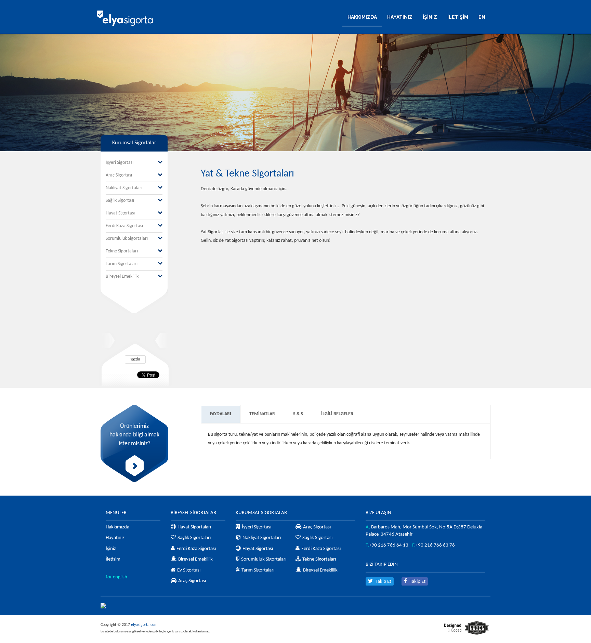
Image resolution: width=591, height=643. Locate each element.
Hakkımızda (117, 527)
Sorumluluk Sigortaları (127, 238)
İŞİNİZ (430, 17)
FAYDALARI (220, 414)
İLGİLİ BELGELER (337, 414)
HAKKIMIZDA (362, 17)
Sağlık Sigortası (120, 200)
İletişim (113, 559)
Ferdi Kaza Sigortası (124, 225)
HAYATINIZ (399, 17)
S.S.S (298, 414)
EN (481, 17)
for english (116, 577)
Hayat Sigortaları (194, 527)
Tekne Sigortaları (122, 251)
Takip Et (383, 581)
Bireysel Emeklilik (122, 276)
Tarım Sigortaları (121, 263)
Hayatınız (115, 537)
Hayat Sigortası (120, 213)
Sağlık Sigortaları (194, 537)
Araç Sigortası (119, 175)
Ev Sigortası (188, 570)
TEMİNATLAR (262, 414)
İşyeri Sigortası (119, 162)
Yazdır (135, 359)
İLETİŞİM (457, 17)
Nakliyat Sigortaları (124, 188)
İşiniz (111, 548)
